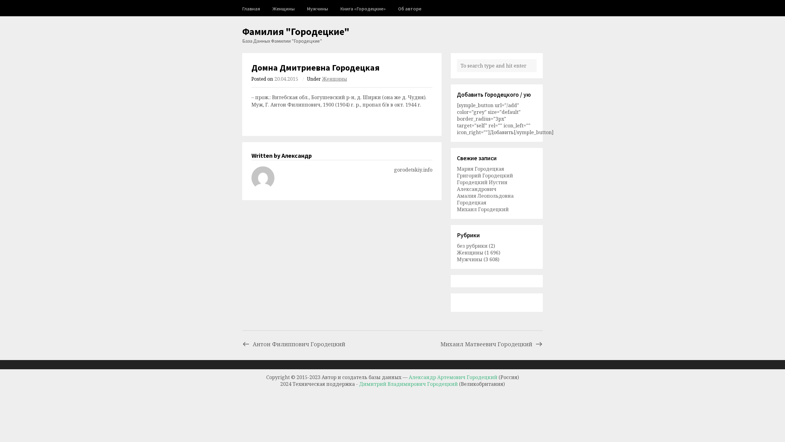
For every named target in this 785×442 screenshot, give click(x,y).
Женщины (283, 9)
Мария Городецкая (480, 168)
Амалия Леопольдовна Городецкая (485, 199)
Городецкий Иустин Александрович (482, 185)
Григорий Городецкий (485, 175)
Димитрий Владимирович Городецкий (409, 384)
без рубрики (472, 245)
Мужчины (317, 9)
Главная (251, 9)
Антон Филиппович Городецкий (299, 344)
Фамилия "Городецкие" (296, 31)
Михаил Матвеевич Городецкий (486, 344)
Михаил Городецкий (483, 209)
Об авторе (409, 9)
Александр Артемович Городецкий (453, 377)
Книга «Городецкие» (363, 9)
